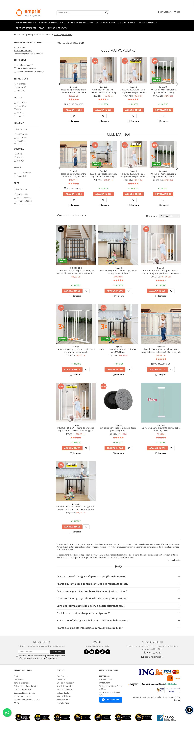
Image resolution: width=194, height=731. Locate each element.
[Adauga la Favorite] (73, 116)
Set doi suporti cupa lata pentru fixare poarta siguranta (118, 429)
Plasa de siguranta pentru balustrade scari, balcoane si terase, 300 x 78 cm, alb (73, 91)
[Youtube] (91, 651)
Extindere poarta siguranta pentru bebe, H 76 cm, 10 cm (161, 429)
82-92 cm (20, 137)
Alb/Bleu (20, 157)
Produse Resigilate (26, 28)
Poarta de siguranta (24, 68)
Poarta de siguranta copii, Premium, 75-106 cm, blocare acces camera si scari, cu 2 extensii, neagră (75, 272)
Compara (75, 121)
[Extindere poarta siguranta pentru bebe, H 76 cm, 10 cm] (161, 403)
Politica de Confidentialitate (45, 658)
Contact (17, 676)
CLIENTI (60, 670)
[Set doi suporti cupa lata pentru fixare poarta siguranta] (118, 403)
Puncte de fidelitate (65, 689)
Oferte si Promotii (148, 22)
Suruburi (20, 87)
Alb (18, 153)
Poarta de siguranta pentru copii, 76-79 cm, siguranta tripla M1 (118, 272)
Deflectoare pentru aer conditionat (28, 53)
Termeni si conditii (21, 683)
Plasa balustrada (23, 65)
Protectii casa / (46, 34)
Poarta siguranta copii (80, 22)
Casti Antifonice (126, 22)
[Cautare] (106, 12)
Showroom (61, 679)
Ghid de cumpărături (65, 683)
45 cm (18, 109)
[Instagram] (107, 651)
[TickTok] (102, 651)
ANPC (16, 703)
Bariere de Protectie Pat (52, 22)
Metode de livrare (64, 696)
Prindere (20, 90)
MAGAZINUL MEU (23, 670)
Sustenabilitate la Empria (24, 693)
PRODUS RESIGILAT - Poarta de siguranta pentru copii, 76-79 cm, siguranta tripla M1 (75, 508)
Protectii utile (19, 47)
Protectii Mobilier (105, 22)
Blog (41, 28)
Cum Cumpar (62, 676)
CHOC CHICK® (22, 172)
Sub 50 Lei (20, 194)
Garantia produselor (22, 689)
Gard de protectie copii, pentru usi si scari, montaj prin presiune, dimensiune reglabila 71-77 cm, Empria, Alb (103, 91)
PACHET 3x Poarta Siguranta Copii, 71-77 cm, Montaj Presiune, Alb (163, 91)
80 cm (18, 112)
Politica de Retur (63, 699)
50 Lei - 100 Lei (22, 197)
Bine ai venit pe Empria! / (26, 34)
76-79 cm (20, 102)
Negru (19, 160)
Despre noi (18, 679)
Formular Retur (63, 703)
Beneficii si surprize (65, 686)
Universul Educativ (57, 28)
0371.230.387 (154, 652)
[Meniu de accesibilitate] (189, 710)
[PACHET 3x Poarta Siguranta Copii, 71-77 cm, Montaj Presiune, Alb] (163, 70)
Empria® (20, 176)
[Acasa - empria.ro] (28, 12)
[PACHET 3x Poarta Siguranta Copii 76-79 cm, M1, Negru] (103, 154)
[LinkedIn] (97, 651)
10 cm (18, 116)
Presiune (20, 83)
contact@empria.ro (154, 656)
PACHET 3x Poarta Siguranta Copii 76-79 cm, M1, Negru (103, 175)
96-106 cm (20, 134)
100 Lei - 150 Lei (23, 201)
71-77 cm (20, 106)
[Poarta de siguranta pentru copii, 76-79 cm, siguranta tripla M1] (118, 245)
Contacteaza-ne (112, 699)
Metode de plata (63, 693)
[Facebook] (86, 651)
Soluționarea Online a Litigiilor (26, 699)
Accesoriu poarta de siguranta (29, 71)
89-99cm (20, 141)
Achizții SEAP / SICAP (22, 696)
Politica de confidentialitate (25, 686)
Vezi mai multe (174, 560)
